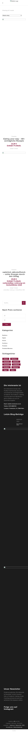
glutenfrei (16, 361)
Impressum (12, 725)
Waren (12, 370)
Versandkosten (9, 727)
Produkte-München (7, 348)
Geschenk (6, 361)
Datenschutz (18, 725)
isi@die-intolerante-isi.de (14, 403)
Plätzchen (15, 367)
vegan (5, 370)
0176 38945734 (12, 406)
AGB (23, 725)
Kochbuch (16, 364)
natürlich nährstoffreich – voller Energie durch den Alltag (14, 274)
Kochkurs (4, 343)
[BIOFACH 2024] (9, 422)
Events (4, 340)
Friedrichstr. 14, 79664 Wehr (16, 408)
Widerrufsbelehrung (17, 727)
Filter (6, 324)
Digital (4, 338)
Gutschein (6, 364)
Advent (6, 358)
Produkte (14, 136)
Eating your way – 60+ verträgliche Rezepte (14, 140)
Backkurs (4, 335)
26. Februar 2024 (19, 424)
